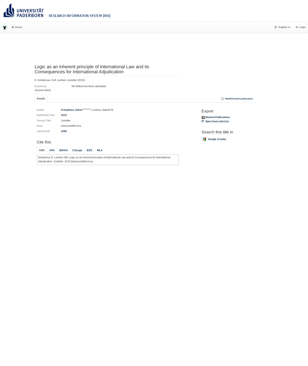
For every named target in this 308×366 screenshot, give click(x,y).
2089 (64, 131)
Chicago (77, 150)
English (283, 27)
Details (41, 98)
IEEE (89, 150)
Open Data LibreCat (217, 121)
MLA (99, 150)
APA (52, 150)
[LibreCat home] (4, 27)
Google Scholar (217, 139)
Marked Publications (218, 117)
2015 (64, 115)
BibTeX (63, 150)
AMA (42, 150)
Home (18, 27)
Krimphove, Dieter (76, 109)
